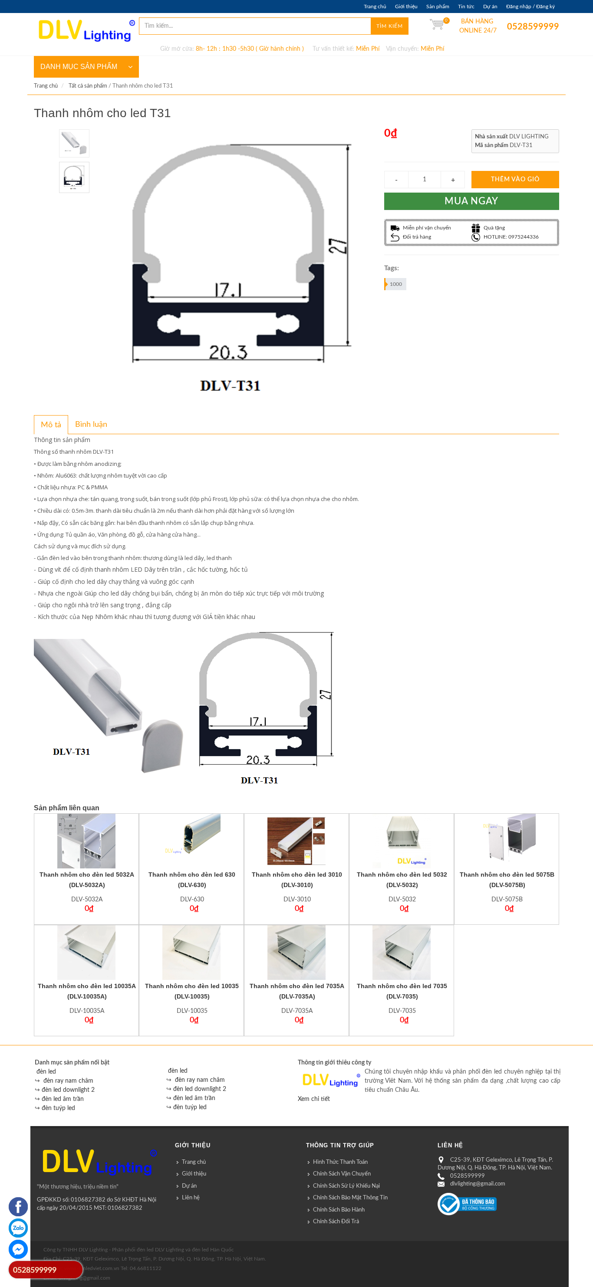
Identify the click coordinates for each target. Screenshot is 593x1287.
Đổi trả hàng (416, 236)
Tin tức (466, 6)
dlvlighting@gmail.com (477, 1184)
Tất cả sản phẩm (88, 86)
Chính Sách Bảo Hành (339, 1210)
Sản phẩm (437, 6)
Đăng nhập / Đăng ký (530, 6)
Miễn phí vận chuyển (426, 227)
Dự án (490, 6)
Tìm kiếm (389, 26)
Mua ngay (471, 201)
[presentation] (51, 425)
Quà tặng (493, 227)
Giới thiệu (406, 6)
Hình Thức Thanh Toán (340, 1162)
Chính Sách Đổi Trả (336, 1222)
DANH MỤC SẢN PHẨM (78, 66)
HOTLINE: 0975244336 (510, 236)
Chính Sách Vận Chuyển (342, 1174)
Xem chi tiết (314, 1099)
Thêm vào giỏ (515, 180)
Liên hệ (191, 1198)
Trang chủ (375, 6)
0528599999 (513, 27)
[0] (436, 26)
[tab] (51, 424)
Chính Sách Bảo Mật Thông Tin (350, 1198)
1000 (396, 284)
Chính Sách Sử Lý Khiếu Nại (346, 1186)
